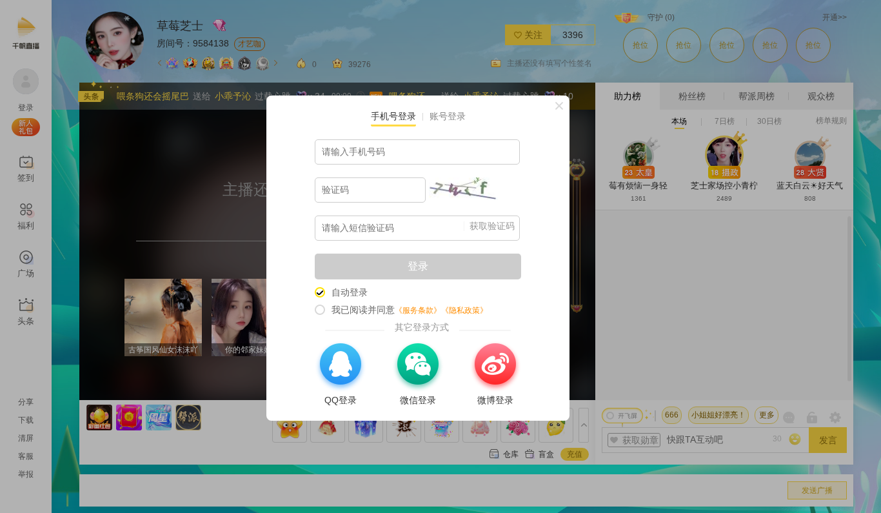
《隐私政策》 (464, 310)
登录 (418, 266)
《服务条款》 (418, 310)
